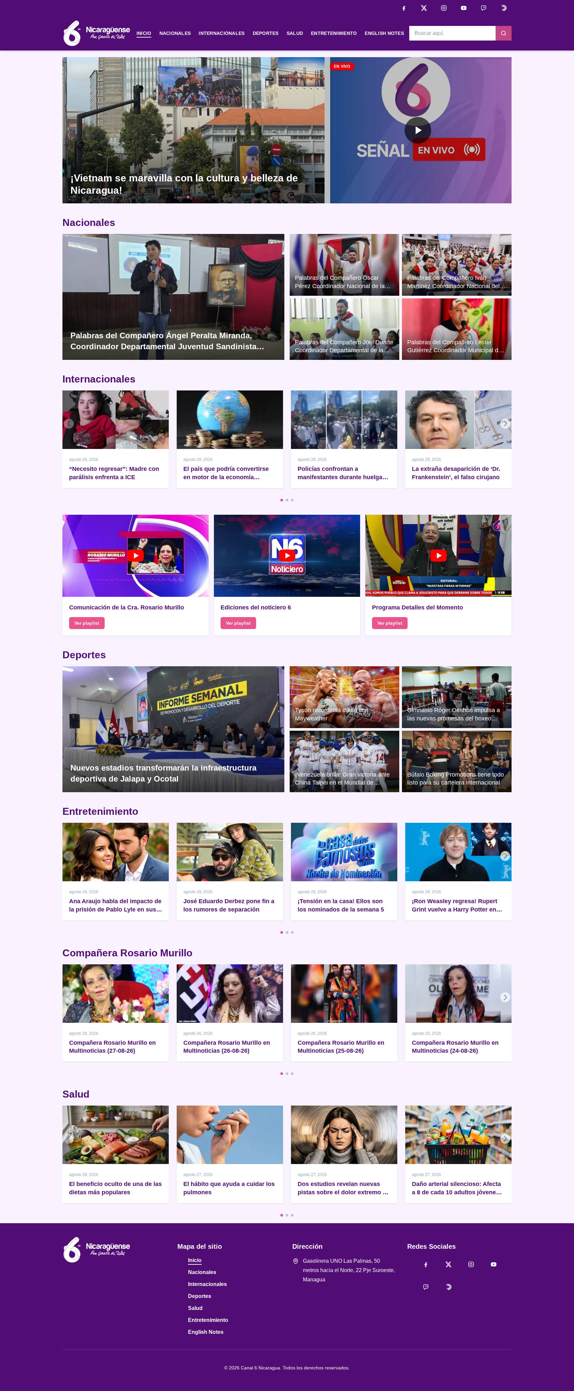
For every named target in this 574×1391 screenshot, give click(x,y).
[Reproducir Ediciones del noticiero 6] (287, 556)
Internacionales (221, 33)
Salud (295, 33)
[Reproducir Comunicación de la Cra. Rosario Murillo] (135, 556)
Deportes (266, 33)
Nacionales (175, 33)
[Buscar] (504, 33)
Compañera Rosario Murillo (127, 952)
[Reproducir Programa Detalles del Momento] (438, 556)
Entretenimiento (334, 33)
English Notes (384, 33)
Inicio (144, 33)
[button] (418, 130)
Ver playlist (86, 623)
